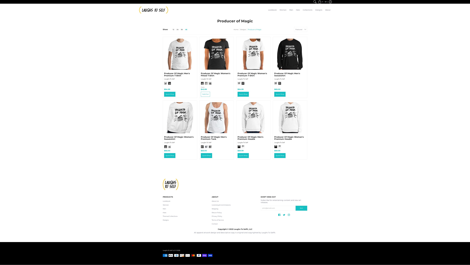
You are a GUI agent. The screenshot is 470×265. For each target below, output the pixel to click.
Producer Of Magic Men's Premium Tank (214, 138)
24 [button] (177, 29)
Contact (215, 224)
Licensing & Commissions (221, 205)
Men (164, 209)
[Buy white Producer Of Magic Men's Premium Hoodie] (253, 117)
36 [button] (182, 29)
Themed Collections (170, 216)
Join (301, 208)
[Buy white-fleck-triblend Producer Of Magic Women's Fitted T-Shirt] (216, 54)
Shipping (215, 209)
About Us (215, 201)
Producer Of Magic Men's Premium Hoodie (250, 138)
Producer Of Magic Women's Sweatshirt (179, 138)
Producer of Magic (254, 29)
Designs (243, 29)
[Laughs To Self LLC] (153, 10)
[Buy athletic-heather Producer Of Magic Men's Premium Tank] (216, 117)
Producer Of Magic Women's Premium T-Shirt (252, 74)
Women (166, 205)
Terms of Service (218, 220)
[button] (322, 2)
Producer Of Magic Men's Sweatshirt (287, 74)
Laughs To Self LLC (169, 250)
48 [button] (186, 29)
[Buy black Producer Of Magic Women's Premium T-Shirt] (253, 54)
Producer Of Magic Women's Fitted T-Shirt (215, 74)
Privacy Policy (217, 216)
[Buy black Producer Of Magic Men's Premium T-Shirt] (180, 54)
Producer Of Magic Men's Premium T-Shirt (177, 74)
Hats (164, 212)
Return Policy (217, 212)
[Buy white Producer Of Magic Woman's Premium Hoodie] (290, 117)
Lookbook (166, 201)
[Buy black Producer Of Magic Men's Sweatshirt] (290, 54)
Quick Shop (170, 94)
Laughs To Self (169, 79)
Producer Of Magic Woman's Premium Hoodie (289, 138)
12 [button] (173, 29)
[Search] (315, 2)
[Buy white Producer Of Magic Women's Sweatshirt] (180, 117)
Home (236, 29)
